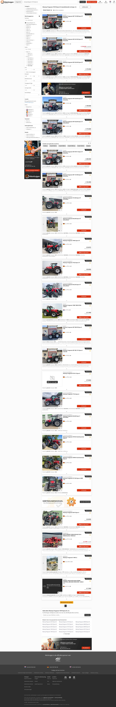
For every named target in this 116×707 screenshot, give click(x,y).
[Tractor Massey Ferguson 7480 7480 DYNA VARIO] (52, 310)
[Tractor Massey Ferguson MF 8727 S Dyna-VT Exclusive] (52, 157)
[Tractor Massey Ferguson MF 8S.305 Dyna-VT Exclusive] (52, 104)
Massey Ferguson (30, 22)
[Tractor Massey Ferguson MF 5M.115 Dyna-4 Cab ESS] (52, 355)
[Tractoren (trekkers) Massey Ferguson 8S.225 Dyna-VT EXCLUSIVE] (52, 290)
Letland (30, 115)
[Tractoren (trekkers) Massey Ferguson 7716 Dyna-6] (52, 399)
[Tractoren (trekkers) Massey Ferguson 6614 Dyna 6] (52, 518)
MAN (28, 29)
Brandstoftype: (28, 92)
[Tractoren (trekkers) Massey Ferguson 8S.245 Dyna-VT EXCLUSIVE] (52, 224)
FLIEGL (28, 41)
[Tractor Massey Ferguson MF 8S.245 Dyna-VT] (52, 67)
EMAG (28, 36)
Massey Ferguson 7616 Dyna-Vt (66, 629)
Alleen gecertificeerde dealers (33, 137)
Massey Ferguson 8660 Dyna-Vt (83, 624)
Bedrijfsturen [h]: (28, 78)
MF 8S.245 (30, 61)
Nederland (29, 102)
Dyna (28, 51)
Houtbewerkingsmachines (32, 9)
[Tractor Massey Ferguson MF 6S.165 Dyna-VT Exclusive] (52, 44)
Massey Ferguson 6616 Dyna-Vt (49, 626)
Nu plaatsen (86, 92)
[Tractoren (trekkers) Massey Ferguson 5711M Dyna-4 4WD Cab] (52, 483)
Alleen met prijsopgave (30, 72)
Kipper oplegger (85, 672)
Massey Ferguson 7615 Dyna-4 (66, 621)
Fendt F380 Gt (62, 146)
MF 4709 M (30, 58)
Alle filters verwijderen (59, 10)
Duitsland (31, 111)
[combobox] (32, 107)
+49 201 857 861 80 (31, 667)
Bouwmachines (30, 11)
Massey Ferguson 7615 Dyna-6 (66, 624)
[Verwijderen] (78, 2)
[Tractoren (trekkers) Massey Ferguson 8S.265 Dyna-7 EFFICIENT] (52, 421)
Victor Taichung (30, 40)
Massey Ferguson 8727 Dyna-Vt (83, 629)
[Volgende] (61, 22)
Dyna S (30, 53)
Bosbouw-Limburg (94, 672)
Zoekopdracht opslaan (67, 602)
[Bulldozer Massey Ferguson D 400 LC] (52, 563)
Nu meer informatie (85, 502)
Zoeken (83, 2)
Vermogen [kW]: (28, 87)
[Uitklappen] (67, 35)
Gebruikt (28, 122)
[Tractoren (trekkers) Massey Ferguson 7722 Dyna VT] (52, 268)
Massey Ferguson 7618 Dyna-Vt (66, 631)
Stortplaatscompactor (75, 672)
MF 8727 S (30, 64)
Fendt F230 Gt (81, 146)
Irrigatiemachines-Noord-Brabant (62, 672)
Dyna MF (30, 54)
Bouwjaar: (27, 74)
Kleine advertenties (31, 127)
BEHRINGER (29, 43)
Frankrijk (30, 114)
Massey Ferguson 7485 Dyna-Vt (49, 631)
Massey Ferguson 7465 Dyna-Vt (49, 629)
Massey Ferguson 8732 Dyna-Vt (83, 631)
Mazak (28, 26)
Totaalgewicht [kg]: (28, 83)
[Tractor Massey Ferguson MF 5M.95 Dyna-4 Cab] (52, 332)
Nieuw (28, 120)
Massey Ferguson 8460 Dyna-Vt (83, 621)
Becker (28, 27)
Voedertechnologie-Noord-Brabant (25, 672)
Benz (28, 32)
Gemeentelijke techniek (31, 13)
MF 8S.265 (30, 62)
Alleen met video (30, 135)
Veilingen (28, 129)
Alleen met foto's (30, 134)
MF (27, 56)
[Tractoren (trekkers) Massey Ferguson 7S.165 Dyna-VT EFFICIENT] (52, 203)
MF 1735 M (30, 59)
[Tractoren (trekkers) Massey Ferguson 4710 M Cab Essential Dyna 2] (52, 442)
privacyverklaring (46, 704)
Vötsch (28, 30)
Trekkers (45, 146)
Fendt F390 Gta (71, 146)
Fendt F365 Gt (53, 146)
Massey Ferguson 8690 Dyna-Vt (83, 626)
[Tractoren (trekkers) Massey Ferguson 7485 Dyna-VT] (52, 246)
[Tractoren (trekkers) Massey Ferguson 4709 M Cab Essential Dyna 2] (52, 463)
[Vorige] (43, 22)
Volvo (28, 38)
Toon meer (67, 633)
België (30, 112)
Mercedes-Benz (30, 33)
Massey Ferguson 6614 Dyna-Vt (49, 621)
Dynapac (28, 35)
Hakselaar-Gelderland (49, 672)
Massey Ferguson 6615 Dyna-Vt (49, 624)
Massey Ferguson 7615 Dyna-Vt (66, 626)
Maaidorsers (89, 146)
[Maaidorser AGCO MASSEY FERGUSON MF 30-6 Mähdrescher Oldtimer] (52, 540)
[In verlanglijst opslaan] (90, 16)
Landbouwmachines (31, 8)
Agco (27, 44)
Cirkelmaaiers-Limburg (38, 672)
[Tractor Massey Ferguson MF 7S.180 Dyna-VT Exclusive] (52, 21)
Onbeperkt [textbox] (28, 106)
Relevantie (85, 7)
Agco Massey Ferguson (31, 24)
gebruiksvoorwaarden (55, 704)
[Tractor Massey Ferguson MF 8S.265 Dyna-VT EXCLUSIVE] (52, 127)
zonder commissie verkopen (32, 170)
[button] (114, 2)
